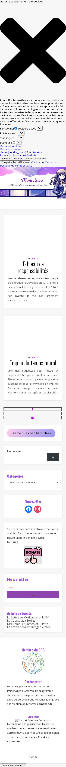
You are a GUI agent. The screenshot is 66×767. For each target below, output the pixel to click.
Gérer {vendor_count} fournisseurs (21, 152)
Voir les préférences (36, 158)
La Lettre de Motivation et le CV (28, 617)
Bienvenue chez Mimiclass (31, 433)
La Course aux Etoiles (21, 620)
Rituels (33, 258)
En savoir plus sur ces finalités (18, 155)
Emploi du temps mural (33, 363)
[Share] (32, 409)
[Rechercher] (53, 457)
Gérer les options (10, 146)
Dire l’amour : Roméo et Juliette (27, 624)
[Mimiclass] (33, 182)
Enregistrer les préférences (15, 162)
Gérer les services (11, 149)
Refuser (18, 158)
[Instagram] (37, 509)
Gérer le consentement (13, 765)
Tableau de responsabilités (33, 267)
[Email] (32, 417)
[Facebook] (28, 509)
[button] (33, 51)
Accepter (6, 158)
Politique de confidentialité (16, 165)
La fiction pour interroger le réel (28, 627)
